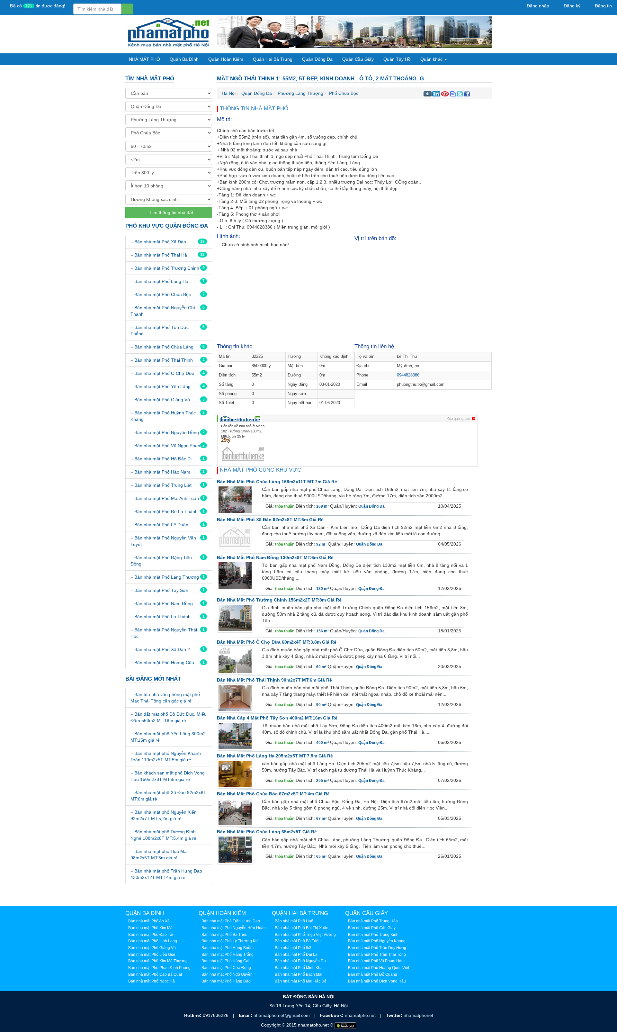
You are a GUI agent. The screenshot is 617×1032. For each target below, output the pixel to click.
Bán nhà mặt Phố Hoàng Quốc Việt (378, 967)
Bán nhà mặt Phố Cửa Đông (226, 967)
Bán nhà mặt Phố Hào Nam (162, 472)
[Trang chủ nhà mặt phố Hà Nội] (168, 31)
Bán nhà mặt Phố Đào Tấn (151, 934)
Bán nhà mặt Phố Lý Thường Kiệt (230, 941)
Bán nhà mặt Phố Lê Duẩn (161, 524)
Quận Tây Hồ (397, 59)
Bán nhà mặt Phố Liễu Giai (151, 954)
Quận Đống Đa (317, 59)
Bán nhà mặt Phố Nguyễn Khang (377, 941)
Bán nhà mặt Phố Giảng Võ (162, 399)
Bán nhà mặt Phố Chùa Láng (163, 346)
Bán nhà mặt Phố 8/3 (293, 948)
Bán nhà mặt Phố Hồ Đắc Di (163, 458)
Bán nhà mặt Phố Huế (294, 921)
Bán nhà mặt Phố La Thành (162, 616)
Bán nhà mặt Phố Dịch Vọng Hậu (377, 981)
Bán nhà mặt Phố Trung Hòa (373, 921)
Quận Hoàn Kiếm (225, 59)
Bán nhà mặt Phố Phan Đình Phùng (159, 967)
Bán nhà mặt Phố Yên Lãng (162, 386)
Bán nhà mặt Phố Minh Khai (299, 967)
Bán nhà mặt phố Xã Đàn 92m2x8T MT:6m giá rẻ (270, 519)
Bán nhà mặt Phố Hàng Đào (226, 981)
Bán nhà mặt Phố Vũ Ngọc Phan (167, 445)
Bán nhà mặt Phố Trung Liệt (163, 485)
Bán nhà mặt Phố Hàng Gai (225, 961)
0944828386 (408, 375)
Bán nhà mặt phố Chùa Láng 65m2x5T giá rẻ (267, 831)
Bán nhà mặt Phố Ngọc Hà (151, 981)
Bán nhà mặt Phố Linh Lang (152, 941)
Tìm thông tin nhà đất (170, 212)
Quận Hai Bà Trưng (272, 59)
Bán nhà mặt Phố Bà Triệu (224, 934)
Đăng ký (571, 5)
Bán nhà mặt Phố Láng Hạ (161, 281)
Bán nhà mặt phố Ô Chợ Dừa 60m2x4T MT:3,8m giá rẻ (276, 642)
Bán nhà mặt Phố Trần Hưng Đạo (230, 921)
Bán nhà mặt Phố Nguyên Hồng (166, 432)
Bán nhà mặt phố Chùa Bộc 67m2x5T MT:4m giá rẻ (273, 793)
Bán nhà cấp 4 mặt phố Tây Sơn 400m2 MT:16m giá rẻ (277, 717)
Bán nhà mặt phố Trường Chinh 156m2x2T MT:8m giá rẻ (279, 599)
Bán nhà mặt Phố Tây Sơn (161, 590)
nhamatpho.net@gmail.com (282, 1015)
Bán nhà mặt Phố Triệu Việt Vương (305, 934)
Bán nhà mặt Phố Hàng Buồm (227, 948)
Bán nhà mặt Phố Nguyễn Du (300, 961)
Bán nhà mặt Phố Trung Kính (373, 934)
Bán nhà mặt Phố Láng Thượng (166, 577)
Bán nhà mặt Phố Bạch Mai (298, 974)
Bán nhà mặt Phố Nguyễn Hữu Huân (233, 928)
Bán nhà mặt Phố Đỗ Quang (372, 974)
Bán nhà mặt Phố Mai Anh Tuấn (166, 498)
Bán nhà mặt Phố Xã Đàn (160, 241)
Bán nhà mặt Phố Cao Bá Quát (155, 974)
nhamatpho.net (361, 1015)
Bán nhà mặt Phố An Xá (149, 921)
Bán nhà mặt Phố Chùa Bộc (162, 294)
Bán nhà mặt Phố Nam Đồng (163, 603)
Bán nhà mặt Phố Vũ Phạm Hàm (376, 961)
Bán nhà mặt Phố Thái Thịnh (163, 360)
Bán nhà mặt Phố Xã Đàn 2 (162, 649)
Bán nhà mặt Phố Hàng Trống (227, 954)
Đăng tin (603, 5)
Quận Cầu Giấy (358, 59)
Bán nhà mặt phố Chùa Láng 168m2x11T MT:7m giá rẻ (277, 481)
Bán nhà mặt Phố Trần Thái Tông (377, 954)
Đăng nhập (537, 5)
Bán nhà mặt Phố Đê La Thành (166, 511)
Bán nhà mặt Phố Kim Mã (150, 928)
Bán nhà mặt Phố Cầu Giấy (372, 928)
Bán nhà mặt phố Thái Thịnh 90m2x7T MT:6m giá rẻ (274, 680)
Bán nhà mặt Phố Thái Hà (160, 255)
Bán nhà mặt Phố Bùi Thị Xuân (301, 928)
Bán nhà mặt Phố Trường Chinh (166, 268)
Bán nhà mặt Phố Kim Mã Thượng (158, 961)
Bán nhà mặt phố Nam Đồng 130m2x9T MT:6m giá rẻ (275, 557)
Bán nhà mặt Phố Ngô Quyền (227, 974)
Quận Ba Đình (184, 59)
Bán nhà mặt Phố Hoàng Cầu (164, 662)
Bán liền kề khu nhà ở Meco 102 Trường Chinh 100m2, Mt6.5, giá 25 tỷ (242, 431)
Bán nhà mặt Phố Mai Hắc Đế (300, 981)
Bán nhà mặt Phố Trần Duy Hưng (377, 948)
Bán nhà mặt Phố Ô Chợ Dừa (164, 373)
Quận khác (432, 59)
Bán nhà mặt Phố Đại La (296, 954)
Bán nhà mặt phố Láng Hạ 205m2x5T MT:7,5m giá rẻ (275, 755)
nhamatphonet (418, 1015)
